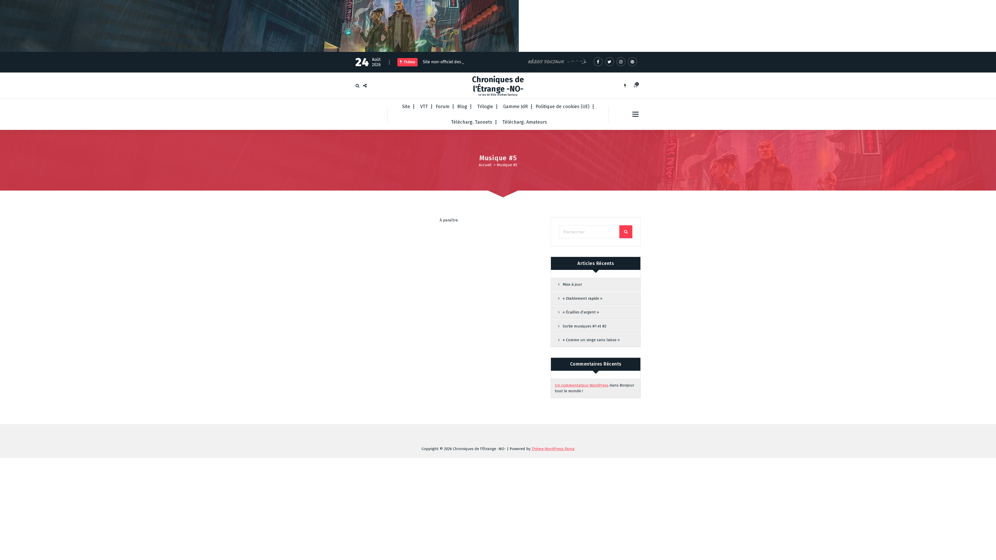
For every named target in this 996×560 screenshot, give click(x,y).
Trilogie (485, 106)
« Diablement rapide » (582, 298)
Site (406, 106)
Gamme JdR (515, 106)
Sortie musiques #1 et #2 (584, 326)
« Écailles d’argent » (581, 312)
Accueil (485, 165)
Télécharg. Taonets (471, 122)
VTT (424, 106)
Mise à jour (572, 284)
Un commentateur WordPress (581, 385)
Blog (462, 106)
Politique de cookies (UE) (563, 106)
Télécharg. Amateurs (524, 122)
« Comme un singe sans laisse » (591, 340)
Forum (442, 106)
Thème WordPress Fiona (553, 448)
